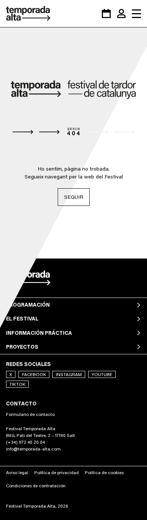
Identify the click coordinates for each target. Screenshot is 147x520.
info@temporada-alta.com (33, 448)
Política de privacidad (56, 472)
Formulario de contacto (30, 414)
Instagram (69, 374)
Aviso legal (17, 472)
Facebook (34, 374)
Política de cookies (104, 472)
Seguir (73, 197)
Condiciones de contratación (36, 485)
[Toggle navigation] (136, 13)
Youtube (102, 374)
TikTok (17, 384)
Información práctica (39, 333)
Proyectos (22, 347)
